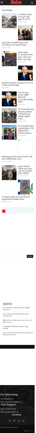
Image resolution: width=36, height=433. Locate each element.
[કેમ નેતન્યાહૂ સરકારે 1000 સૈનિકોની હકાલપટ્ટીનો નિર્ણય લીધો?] (9, 98)
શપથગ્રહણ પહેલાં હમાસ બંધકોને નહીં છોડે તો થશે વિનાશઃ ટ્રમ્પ (17, 157)
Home (3, 7)
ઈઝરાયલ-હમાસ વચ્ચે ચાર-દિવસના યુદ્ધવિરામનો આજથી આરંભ (16, 198)
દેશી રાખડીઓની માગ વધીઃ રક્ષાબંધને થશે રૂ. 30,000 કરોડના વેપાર (16, 308)
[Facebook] (10, 421)
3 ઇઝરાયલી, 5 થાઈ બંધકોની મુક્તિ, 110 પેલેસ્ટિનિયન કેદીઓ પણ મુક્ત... (26, 129)
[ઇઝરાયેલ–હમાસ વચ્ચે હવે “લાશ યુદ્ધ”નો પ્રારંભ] (9, 20)
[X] (19, 421)
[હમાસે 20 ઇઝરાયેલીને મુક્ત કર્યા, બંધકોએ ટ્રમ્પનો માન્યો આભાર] (25, 32)
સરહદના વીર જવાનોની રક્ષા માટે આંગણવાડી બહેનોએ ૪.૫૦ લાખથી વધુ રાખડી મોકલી (18, 333)
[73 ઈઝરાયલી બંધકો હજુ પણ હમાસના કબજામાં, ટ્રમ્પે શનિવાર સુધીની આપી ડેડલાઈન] (9, 115)
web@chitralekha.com (12, 412)
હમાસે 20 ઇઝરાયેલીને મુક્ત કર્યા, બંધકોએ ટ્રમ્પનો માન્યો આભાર (15, 43)
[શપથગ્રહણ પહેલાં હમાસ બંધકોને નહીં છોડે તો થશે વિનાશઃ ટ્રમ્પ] (25, 146)
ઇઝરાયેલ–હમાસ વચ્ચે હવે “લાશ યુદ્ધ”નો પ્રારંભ (25, 16)
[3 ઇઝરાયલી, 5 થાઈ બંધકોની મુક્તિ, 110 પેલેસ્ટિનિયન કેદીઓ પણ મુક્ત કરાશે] (9, 132)
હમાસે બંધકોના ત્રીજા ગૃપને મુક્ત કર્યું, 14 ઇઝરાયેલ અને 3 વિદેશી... (25, 169)
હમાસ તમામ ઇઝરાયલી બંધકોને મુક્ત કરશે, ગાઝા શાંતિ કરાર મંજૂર (25, 55)
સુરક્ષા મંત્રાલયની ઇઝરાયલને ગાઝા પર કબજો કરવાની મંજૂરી (17, 84)
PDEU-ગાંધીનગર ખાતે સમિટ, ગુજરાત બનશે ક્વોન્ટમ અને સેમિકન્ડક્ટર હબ (17, 321)
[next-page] (11, 211)
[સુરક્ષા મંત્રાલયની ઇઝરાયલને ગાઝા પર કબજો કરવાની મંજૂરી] (25, 73)
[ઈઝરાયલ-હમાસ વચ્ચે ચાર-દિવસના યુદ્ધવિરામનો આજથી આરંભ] (25, 187)
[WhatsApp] (23, 421)
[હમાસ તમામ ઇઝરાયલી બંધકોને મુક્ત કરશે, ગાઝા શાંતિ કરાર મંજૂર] (9, 58)
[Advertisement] (18, 231)
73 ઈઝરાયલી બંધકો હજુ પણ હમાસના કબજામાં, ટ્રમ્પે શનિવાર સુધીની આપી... (26, 114)
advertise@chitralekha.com (13, 402)
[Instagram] (14, 421)
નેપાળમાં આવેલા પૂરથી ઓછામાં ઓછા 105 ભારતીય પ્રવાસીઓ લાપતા (16, 315)
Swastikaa (30, 431)
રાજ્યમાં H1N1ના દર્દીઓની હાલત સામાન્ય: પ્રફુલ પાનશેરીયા (16, 327)
